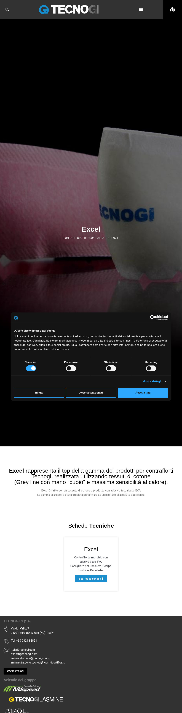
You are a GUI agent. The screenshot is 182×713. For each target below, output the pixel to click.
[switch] (71, 368)
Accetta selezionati (91, 392)
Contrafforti (98, 238)
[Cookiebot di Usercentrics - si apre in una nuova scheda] (152, 317)
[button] (141, 9)
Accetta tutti (143, 392)
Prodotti (80, 238)
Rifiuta (39, 392)
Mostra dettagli (152, 381)
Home (66, 238)
